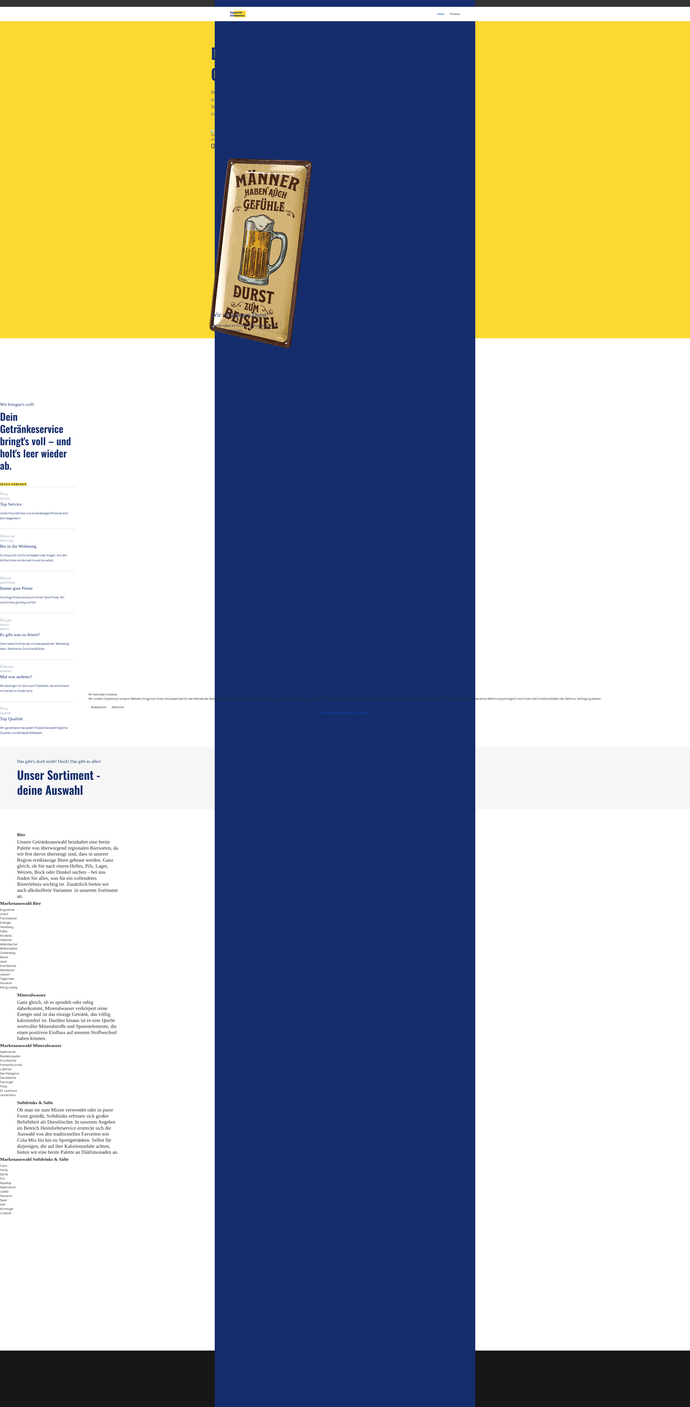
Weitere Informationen (337, 713)
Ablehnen (118, 707)
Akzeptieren (98, 707)
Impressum (360, 713)
